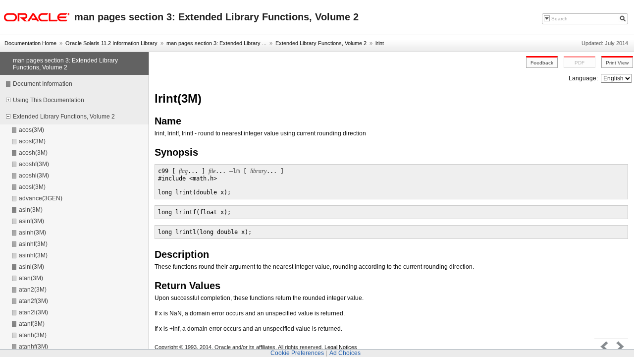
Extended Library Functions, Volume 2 (321, 43)
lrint (379, 43)
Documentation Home (30, 43)
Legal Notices (340, 347)
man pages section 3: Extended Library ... (216, 43)
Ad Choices (345, 353)
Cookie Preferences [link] (297, 353)
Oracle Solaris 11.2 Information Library (111, 43)
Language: (584, 78)
